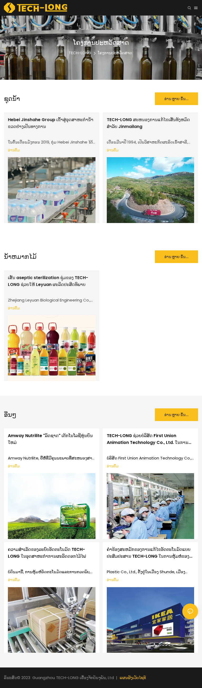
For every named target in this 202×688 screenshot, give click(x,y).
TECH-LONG (80, 53)
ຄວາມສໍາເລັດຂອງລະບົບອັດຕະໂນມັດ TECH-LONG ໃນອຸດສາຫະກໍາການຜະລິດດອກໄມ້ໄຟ (47, 552)
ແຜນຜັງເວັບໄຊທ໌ (133, 677)
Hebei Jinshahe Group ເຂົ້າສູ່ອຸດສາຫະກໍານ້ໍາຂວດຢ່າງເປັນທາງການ (50, 123)
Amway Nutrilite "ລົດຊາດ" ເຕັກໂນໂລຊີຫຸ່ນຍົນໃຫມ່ (50, 439)
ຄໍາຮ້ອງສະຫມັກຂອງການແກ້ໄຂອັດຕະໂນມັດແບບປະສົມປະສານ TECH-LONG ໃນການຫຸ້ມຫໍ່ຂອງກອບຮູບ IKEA (148, 553)
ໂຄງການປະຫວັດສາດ (115, 53)
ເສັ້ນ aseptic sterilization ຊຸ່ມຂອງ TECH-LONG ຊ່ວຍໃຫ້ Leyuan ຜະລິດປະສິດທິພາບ (48, 281)
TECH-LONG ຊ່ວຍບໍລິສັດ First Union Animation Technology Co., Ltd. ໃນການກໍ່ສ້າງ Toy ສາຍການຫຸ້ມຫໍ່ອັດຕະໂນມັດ (147, 439)
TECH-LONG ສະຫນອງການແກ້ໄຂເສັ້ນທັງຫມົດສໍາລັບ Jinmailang (148, 123)
